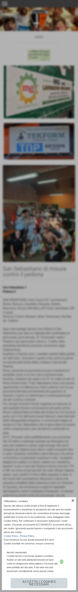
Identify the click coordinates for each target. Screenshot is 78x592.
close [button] (73, 500)
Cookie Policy (11, 536)
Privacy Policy (27, 536)
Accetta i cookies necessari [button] (39, 583)
